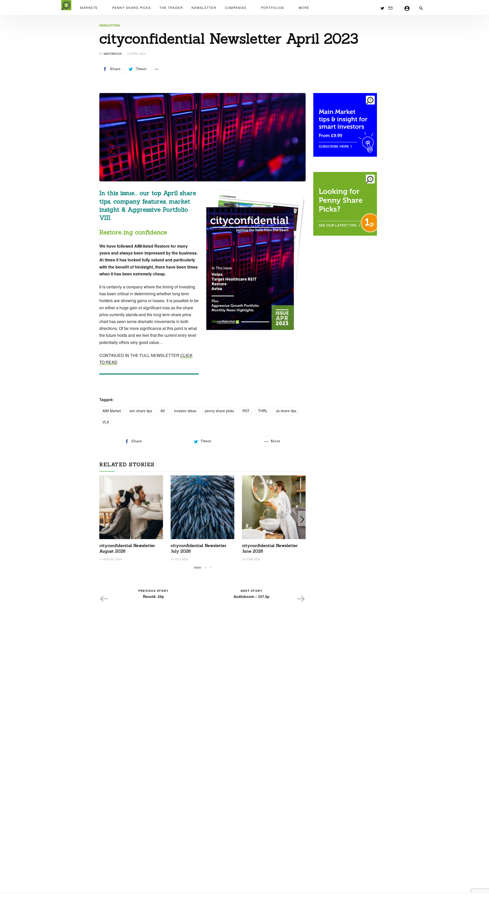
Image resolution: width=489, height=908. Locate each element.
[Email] (390, 8)
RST (246, 410)
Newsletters (109, 25)
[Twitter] (382, 8)
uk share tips (286, 410)
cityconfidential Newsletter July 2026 (198, 548)
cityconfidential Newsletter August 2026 (127, 548)
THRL (262, 410)
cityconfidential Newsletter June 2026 (270, 548)
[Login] (407, 7)
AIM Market (111, 410)
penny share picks (219, 410)
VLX (105, 421)
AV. (163, 410)
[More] (156, 69)
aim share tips (140, 410)
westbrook (113, 53)
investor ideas (185, 410)
